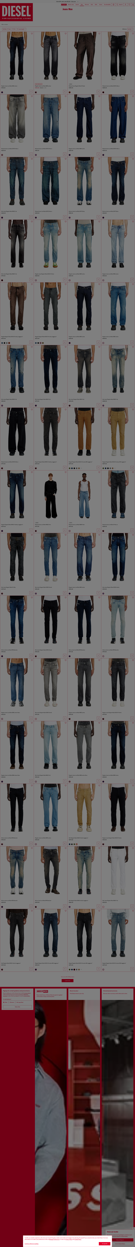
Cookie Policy (78, 1239)
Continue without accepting (31, 1243)
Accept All (104, 1243)
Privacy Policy (68, 1239)
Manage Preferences (54, 1239)
